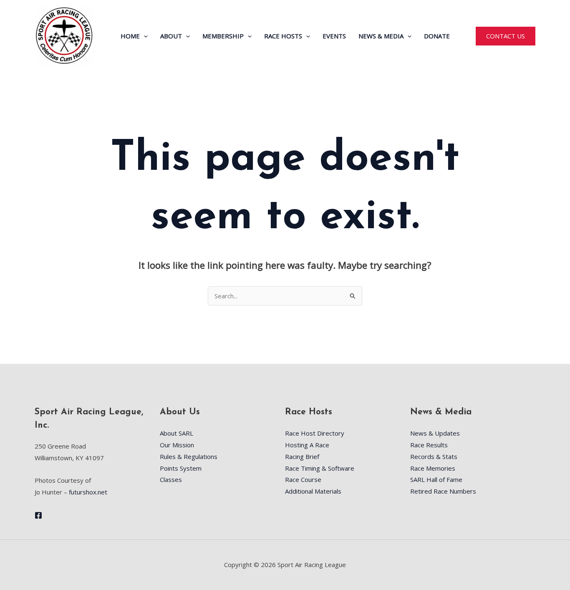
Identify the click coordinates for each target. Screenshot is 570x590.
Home (130, 36)
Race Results (429, 445)
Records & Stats (433, 456)
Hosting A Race (307, 445)
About (171, 36)
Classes (171, 479)
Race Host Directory (314, 433)
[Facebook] (38, 515)
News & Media (381, 36)
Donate (437, 36)
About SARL (176, 433)
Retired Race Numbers (443, 491)
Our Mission (177, 445)
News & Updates (435, 433)
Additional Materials (313, 491)
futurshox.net (88, 492)
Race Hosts (283, 36)
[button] (144, 35)
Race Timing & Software (319, 468)
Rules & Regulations (188, 456)
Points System (181, 468)
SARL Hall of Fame (436, 479)
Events (334, 36)
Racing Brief (302, 456)
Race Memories (432, 468)
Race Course (303, 479)
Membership (223, 36)
